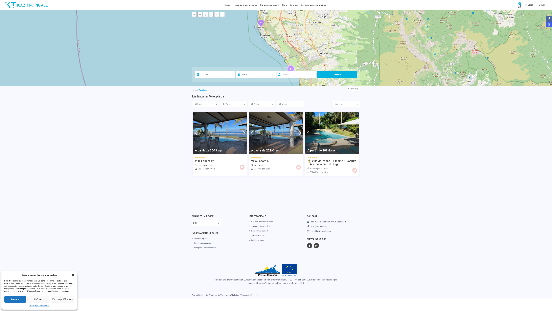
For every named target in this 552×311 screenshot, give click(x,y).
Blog (284, 5)
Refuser (38, 299)
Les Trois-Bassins (205, 165)
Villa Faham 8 (260, 161)
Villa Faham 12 (204, 161)
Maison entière (209, 169)
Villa (199, 169)
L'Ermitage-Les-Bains (319, 169)
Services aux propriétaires (313, 5)
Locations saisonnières (246, 5)
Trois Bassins (260, 165)
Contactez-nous (257, 240)
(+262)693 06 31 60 (318, 226)
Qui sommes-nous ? (269, 5)
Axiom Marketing (232, 295)
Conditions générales (202, 243)
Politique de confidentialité (39, 306)
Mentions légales (201, 238)
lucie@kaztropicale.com (321, 231)
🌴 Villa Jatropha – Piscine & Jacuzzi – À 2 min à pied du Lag (331, 162)
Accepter (15, 299)
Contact (294, 5)
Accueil (228, 5)
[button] (72, 275)
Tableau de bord (258, 235)
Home (194, 90)
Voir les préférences (62, 299)
